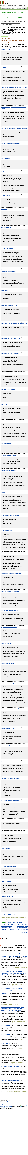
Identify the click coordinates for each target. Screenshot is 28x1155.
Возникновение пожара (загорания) (10, 143)
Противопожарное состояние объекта (11, 708)
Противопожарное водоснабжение (10, 683)
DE (20, 1)
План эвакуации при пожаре (8, 443)
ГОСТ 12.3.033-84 (5, 1025)
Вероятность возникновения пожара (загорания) (14, 128)
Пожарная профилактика (8, 552)
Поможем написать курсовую (15, 922)
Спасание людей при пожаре (9, 819)
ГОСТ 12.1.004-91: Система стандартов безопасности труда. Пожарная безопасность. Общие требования (13, 973)
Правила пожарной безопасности (10, 610)
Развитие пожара (6, 745)
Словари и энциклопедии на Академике (12, 5)
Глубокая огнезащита (7, 171)
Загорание (4, 209)
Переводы (20, 14)
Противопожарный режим (8, 728)
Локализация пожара (7, 248)
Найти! (24, 8)
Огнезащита (4, 290)
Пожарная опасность (7, 530)
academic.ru (5, 2)
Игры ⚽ (20, 17)
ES (23, 1)
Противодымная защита (7, 663)
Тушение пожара (5, 848)
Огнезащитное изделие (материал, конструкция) (14, 323)
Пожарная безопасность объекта (10, 515)
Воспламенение (5, 158)
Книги (7, 17)
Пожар (3, 492)
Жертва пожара (5, 195)
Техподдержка (10, 1101)
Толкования (7, 14)
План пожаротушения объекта (9, 421)
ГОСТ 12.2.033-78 (5, 1043)
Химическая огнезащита (7, 896)
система (3, 1052)
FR (26, 1)
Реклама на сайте (17, 1101)
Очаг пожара (4, 404)
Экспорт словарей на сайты (6, 1106)
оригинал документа (6, 49)
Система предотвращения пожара (10, 778)
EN (17, 1)
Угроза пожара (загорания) (8, 866)
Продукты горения (6, 643)
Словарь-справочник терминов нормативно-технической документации (14, 12)
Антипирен (4, 67)
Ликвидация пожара (6, 227)
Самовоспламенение (6, 761)
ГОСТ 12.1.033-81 (5, 1034)
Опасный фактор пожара (8, 389)
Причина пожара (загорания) (9, 627)
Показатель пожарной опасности (10, 591)
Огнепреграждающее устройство (10, 353)
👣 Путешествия (3, 1104)
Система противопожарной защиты (10, 800)
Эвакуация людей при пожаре (9, 914)
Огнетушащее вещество (7, 372)
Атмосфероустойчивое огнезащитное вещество (14, 87)
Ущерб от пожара (6, 881)
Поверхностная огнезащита (8, 470)
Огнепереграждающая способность (10, 338)
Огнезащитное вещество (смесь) (10, 305)
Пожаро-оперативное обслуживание (11, 573)
